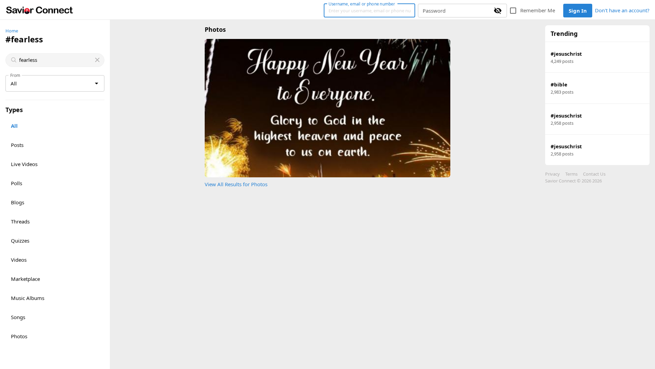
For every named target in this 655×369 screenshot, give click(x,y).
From (15, 75)
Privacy (552, 174)
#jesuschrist (566, 53)
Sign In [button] (578, 10)
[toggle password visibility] (497, 10)
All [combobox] (14, 83)
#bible (559, 84)
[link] (39, 9)
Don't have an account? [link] (622, 10)
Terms (571, 174)
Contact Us (594, 174)
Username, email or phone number (362, 3)
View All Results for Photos (236, 184)
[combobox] (55, 60)
